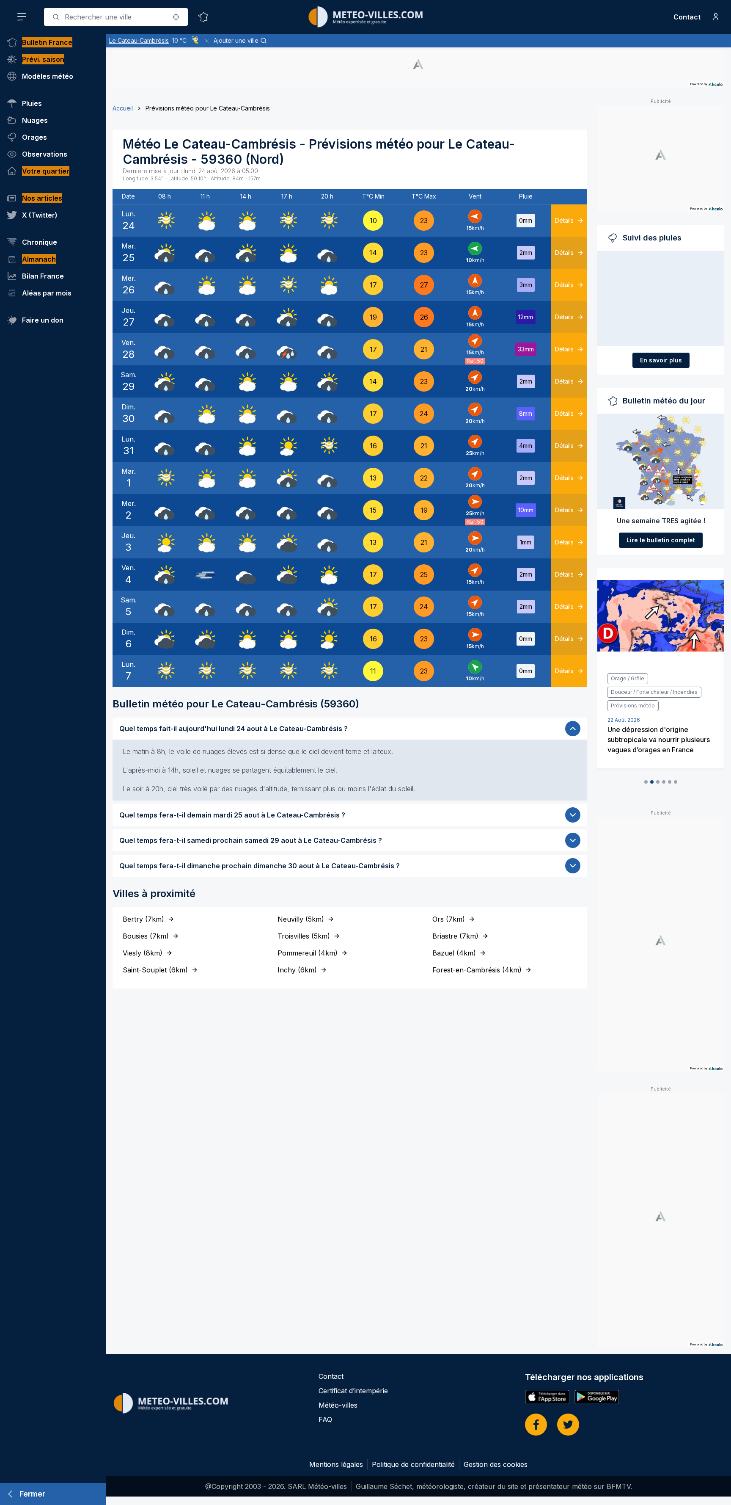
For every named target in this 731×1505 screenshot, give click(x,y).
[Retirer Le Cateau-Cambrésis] (206, 40)
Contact (687, 17)
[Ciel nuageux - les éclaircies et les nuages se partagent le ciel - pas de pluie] (205, 220)
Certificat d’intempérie (353, 1390)
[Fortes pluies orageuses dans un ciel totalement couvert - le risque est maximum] (287, 349)
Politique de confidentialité (413, 1464)
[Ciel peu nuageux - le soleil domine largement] (287, 446)
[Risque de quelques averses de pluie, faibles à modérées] (164, 253)
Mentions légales (336, 1464)
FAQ (325, 1419)
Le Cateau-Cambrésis (139, 40)
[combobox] (116, 17)
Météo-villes (338, 1405)
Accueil (123, 108)
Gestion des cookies (496, 1464)
